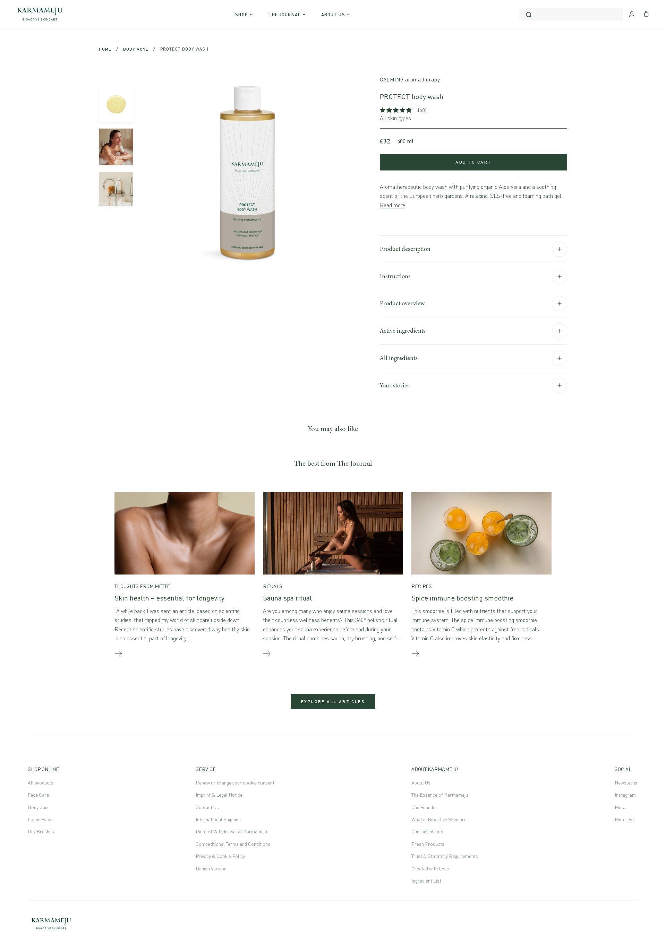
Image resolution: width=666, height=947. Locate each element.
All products (40, 782)
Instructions (395, 276)
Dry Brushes (41, 831)
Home (105, 49)
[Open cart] (646, 13)
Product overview (402, 303)
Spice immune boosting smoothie (462, 598)
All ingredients (399, 358)
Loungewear (40, 819)
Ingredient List (426, 880)
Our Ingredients (427, 831)
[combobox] (571, 14)
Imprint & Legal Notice (219, 794)
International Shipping (218, 819)
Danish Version (211, 868)
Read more (392, 205)
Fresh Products (427, 844)
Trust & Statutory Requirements (444, 856)
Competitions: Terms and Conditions (233, 844)
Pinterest (624, 819)
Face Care (38, 794)
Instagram (625, 794)
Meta (620, 807)
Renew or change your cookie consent (235, 782)
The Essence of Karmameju (439, 794)
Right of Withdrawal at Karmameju (231, 831)
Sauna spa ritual (287, 598)
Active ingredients (403, 330)
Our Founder (424, 807)
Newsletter (626, 782)
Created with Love (430, 868)
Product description (405, 249)
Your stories (395, 385)
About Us (420, 782)
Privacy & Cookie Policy (220, 856)
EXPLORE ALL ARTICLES (333, 701)
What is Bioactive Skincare (439, 819)
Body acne (135, 49)
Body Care (39, 807)
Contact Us (207, 807)
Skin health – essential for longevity (169, 598)
